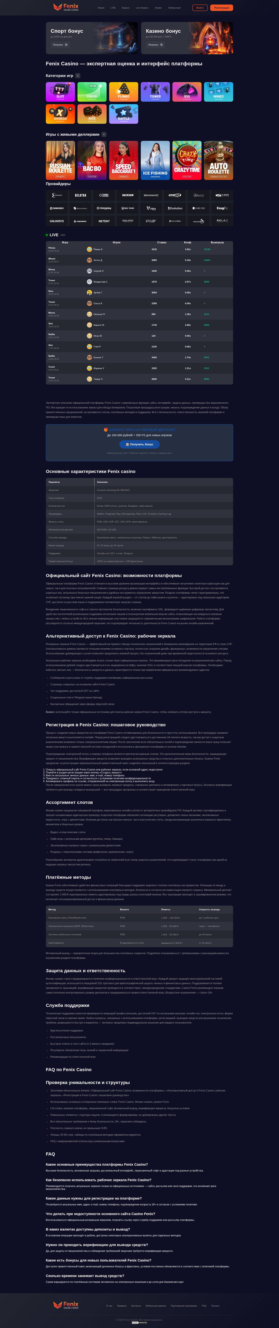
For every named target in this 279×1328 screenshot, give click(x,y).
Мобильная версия (156, 1305)
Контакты (136, 1305)
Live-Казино (142, 7)
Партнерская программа (184, 1305)
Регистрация (221, 7)
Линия (101, 7)
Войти (200, 7)
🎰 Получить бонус (139, 444)
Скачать (215, 1305)
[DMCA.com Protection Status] (139, 1323)
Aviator (158, 7)
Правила (121, 1305)
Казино (125, 7)
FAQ (204, 1305)
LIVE (113, 7)
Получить (58, 44)
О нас (109, 1305)
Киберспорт (174, 7)
